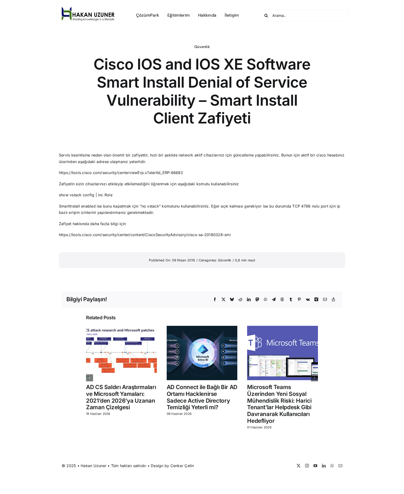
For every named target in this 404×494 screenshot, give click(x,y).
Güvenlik (202, 46)
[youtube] (315, 466)
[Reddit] (240, 299)
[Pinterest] (299, 299)
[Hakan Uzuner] (88, 9)
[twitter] (298, 466)
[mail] (340, 466)
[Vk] (307, 299)
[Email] (325, 299)
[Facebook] (215, 299)
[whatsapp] (332, 466)
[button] (89, 377)
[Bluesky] (232, 299)
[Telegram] (274, 299)
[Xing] (316, 299)
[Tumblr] (291, 299)
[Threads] (282, 299)
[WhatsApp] (266, 299)
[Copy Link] (333, 299)
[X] (223, 299)
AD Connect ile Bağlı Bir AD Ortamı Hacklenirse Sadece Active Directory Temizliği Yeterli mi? (202, 397)
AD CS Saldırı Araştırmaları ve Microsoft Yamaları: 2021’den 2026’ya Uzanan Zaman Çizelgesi (121, 397)
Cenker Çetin (182, 465)
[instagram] (307, 466)
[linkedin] (324, 466)
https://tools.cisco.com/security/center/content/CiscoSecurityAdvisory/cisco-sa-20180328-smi (145, 234)
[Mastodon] (257, 299)
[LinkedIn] (249, 299)
